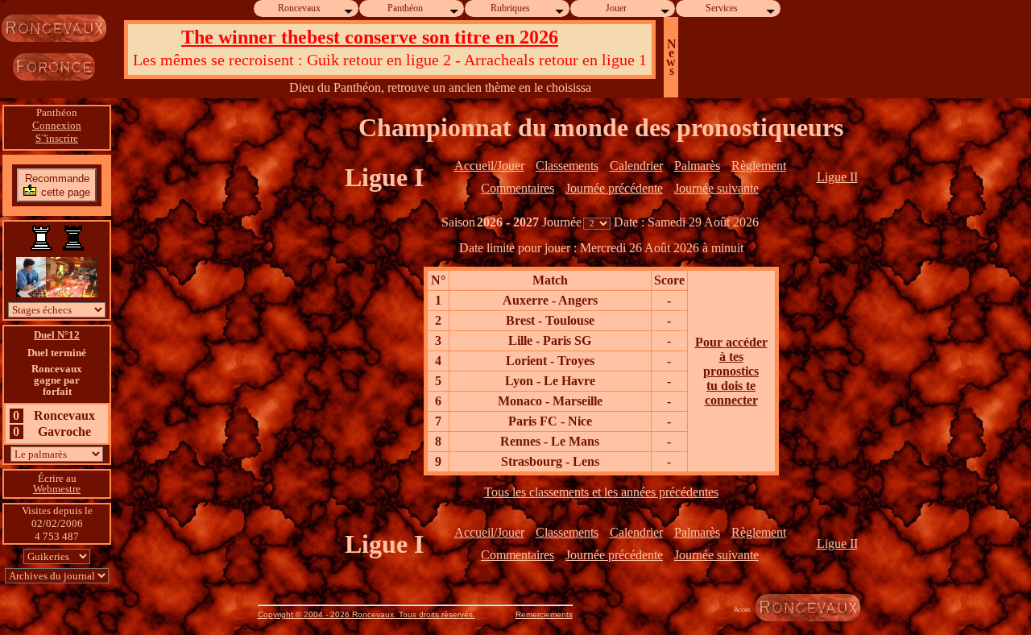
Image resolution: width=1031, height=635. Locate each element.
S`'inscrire (56, 138)
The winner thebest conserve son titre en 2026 (369, 37)
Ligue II (837, 177)
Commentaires (517, 188)
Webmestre (57, 489)
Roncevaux (299, 8)
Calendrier (636, 165)
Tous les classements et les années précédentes (601, 492)
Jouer (616, 8)
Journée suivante (716, 188)
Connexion (56, 125)
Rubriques (510, 8)
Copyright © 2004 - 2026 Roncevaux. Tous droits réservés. (366, 614)
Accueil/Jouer (489, 165)
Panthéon (405, 8)
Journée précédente (614, 188)
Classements (567, 165)
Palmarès (697, 165)
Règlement (758, 165)
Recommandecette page (58, 184)
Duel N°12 (57, 335)
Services (722, 8)
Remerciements (544, 614)
